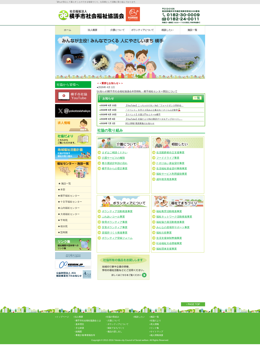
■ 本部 (61, 189)
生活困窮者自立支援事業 (170, 152)
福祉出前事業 (164, 232)
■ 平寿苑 (63, 220)
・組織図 (77, 331)
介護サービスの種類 (113, 158)
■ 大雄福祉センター (69, 214)
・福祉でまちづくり (114, 328)
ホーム (67, 30)
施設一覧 (192, 30)
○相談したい (139, 317)
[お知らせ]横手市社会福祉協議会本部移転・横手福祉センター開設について (137, 91)
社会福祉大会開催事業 (169, 243)
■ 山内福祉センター (69, 208)
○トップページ (62, 317)
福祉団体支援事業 (166, 248)
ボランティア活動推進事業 (117, 211)
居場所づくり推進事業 (114, 232)
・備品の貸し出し (113, 331)
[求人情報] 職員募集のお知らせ (139, 123)
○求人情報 (154, 324)
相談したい (167, 30)
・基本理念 (78, 324)
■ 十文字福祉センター (70, 201)
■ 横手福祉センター (69, 195)
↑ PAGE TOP (193, 304)
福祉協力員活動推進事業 (170, 222)
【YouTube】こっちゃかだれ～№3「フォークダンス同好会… (154, 105)
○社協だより (155, 320)
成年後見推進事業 (166, 179)
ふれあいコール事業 (113, 216)
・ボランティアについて (116, 324)
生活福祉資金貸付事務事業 (171, 168)
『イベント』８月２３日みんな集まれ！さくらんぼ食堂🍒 (153, 110)
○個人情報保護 (156, 335)
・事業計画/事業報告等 (84, 335)
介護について (117, 30)
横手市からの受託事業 (114, 168)
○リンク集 (154, 328)
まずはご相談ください (114, 152)
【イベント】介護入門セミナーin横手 (143, 114)
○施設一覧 (154, 317)
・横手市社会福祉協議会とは (87, 320)
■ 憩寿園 (63, 232)
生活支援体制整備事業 (169, 238)
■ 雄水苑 (63, 226)
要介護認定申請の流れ (114, 163)
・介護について (112, 320)
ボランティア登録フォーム (117, 238)
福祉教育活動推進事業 (169, 211)
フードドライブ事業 (167, 158)
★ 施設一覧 (64, 183)
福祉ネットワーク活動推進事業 (174, 216)
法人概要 (92, 30)
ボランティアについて (142, 30)
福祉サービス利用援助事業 (171, 174)
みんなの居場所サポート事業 (173, 227)
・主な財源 (78, 328)
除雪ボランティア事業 (114, 222)
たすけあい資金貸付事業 (170, 163)
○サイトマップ (156, 331)
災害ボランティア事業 (114, 227)
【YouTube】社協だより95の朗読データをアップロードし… (153, 119)
